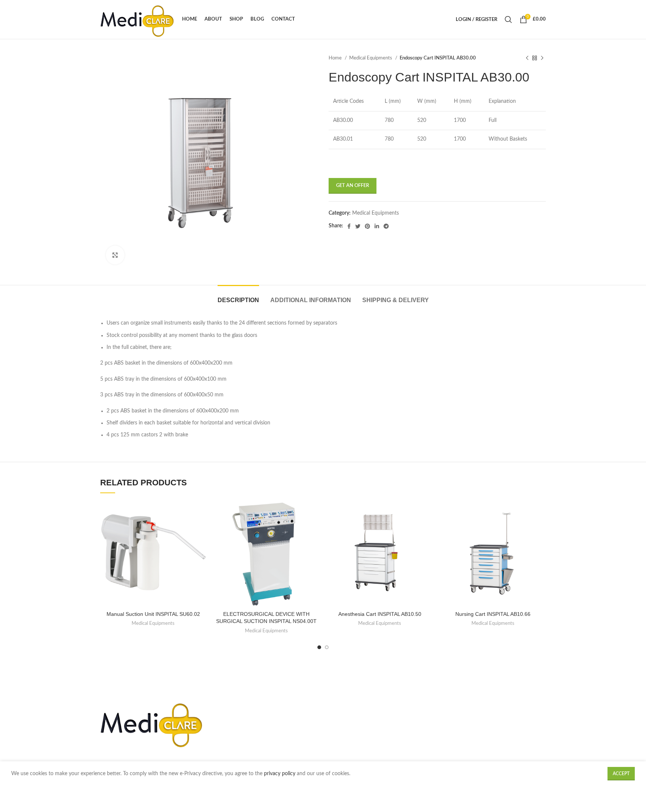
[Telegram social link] (386, 226)
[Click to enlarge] (115, 255)
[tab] (238, 296)
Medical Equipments (371, 58)
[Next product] (542, 58)
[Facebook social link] (349, 226)
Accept (621, 773)
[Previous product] (527, 58)
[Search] (508, 19)
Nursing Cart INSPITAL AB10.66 (492, 614)
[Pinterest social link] (367, 226)
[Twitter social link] (358, 226)
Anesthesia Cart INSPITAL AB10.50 (379, 614)
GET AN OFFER (352, 185)
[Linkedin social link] (376, 226)
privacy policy (280, 773)
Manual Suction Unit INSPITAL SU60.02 (153, 614)
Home (336, 58)
